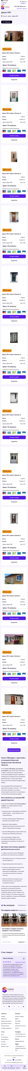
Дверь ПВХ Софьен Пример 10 (11, 113)
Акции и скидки (19, 1016)
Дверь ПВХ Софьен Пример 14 (11, 354)
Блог (2, 1035)
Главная (5, 16)
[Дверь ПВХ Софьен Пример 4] (14, 699)
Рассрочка (4, 1019)
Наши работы (5, 1039)
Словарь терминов (6, 1028)
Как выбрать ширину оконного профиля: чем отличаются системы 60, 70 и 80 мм (12, 931)
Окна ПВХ (17, 1021)
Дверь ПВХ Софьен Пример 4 (11, 716)
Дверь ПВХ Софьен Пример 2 (11, 596)
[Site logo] (5, 7)
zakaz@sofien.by (19, 1041)
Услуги (17, 1028)
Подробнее (14, 79)
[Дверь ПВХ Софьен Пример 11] (14, 157)
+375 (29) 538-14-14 (20, 1036)
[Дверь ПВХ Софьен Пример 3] (14, 639)
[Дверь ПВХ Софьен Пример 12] (14, 217)
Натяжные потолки (20, 1026)
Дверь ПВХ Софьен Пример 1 (11, 53)
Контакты (3, 1044)
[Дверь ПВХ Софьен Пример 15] (14, 398)
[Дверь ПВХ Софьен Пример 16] (14, 458)
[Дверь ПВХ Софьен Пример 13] (14, 277)
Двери (9, 16)
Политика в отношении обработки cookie (14, 1056)
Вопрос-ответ (5, 1046)
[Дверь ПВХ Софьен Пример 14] (14, 338)
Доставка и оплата (6, 1023)
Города (3, 1016)
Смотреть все (21, 905)
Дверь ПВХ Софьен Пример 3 (11, 656)
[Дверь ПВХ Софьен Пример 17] (14, 519)
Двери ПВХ (9, 62)
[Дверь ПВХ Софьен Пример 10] (14, 96)
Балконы (17, 1023)
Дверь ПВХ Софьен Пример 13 (11, 294)
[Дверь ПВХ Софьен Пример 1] (14, 36)
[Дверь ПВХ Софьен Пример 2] (14, 579)
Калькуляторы (5, 1026)
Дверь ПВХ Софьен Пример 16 (11, 475)
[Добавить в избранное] (25, 27)
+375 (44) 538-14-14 (19, 6)
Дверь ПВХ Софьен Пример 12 (11, 234)
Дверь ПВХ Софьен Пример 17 (11, 535)
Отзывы (3, 1042)
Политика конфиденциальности (14, 1062)
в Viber (23, 3)
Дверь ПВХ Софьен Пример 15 (11, 415)
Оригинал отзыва (20, 962)
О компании (4, 1037)
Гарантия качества (6, 1021)
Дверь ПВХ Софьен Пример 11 (11, 174)
